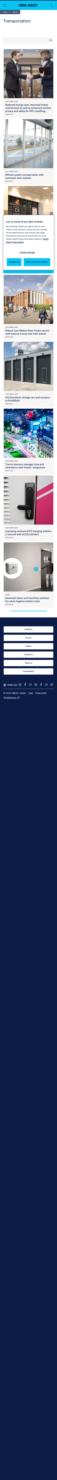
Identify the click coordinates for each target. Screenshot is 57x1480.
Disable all (14, 262)
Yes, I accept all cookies (37, 262)
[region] (28, 242)
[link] (7, 12)
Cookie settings (27, 252)
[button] (15, 12)
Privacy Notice (18, 242)
